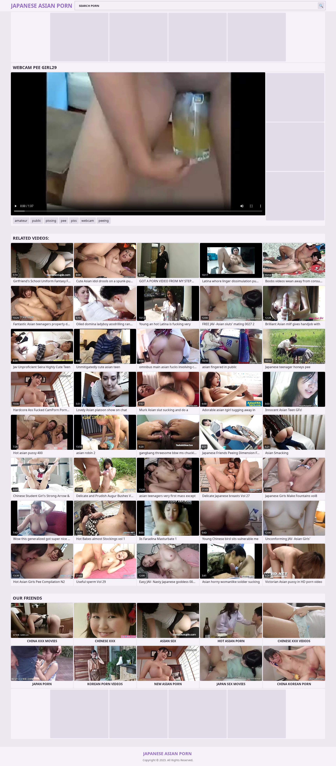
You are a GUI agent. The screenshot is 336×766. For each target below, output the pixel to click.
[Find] (321, 5)
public (36, 220)
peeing (104, 220)
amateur (21, 220)
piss (74, 220)
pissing (51, 220)
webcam (87, 220)
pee (63, 220)
